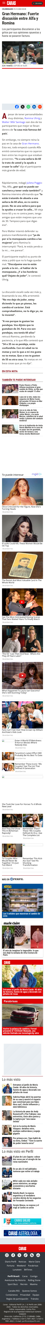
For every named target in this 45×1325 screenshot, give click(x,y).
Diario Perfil (10, 1261)
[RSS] (32, 1255)
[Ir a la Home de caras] (11, 4)
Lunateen (17, 1269)
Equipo (36, 1294)
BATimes (28, 1269)
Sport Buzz (13, 1284)
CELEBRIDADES (7, 9)
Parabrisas (33, 1265)
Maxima (33, 1284)
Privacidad (25, 1294)
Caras (25, 1276)
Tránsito (35, 1298)
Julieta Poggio (34, 182)
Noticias (22, 1261)
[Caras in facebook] (13, 1255)
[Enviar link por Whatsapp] (28, 107)
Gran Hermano (30, 143)
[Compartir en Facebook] (17, 107)
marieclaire (22, 924)
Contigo (34, 1276)
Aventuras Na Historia (15, 1280)
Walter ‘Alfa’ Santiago (13, 122)
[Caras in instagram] (7, 1255)
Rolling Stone (34, 1280)
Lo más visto (11, 1079)
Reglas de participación (17, 1298)
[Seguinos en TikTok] (26, 1255)
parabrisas (22, 1002)
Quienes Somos (29, 1290)
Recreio (24, 1284)
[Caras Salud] (22, 1224)
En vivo (39, 3)
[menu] (4, 3)
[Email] (40, 107)
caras (22, 963)
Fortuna (10, 1265)
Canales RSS (14, 1290)
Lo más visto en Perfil (17, 1151)
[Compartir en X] (22, 107)
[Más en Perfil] (16, 879)
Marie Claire (34, 1261)
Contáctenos (12, 1294)
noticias (22, 887)
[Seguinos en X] (19, 1255)
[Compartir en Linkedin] (34, 107)
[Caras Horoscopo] (22, 1235)
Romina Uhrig (32, 118)
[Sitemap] (38, 1255)
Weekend (21, 1265)
